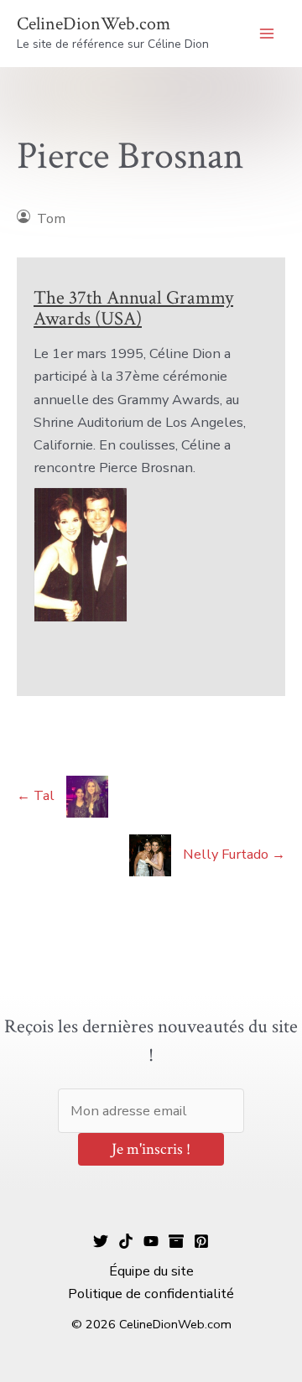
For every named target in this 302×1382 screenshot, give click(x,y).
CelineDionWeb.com (93, 24)
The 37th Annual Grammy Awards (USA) (133, 308)
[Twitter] (100, 1241)
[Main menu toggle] (266, 34)
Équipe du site (151, 1271)
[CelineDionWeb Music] (151, 1241)
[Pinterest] (201, 1241)
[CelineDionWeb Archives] (176, 1241)
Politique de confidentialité (151, 1293)
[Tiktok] (125, 1241)
